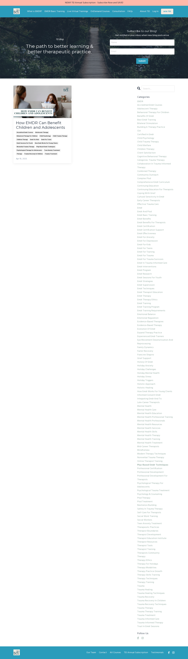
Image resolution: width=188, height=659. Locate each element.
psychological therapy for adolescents (29, 150)
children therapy (22, 140)
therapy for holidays (147, 564)
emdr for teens (46, 140)
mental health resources (149, 424)
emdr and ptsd (144, 212)
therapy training (145, 582)
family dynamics (145, 347)
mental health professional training (155, 417)
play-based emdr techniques (45, 147)
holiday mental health (148, 373)
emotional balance (146, 314)
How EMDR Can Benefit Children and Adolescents (40, 125)
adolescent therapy (41, 132)
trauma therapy (145, 608)
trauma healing (144, 590)
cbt (139, 131)
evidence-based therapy (149, 325)
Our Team (91, 652)
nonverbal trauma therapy (25, 147)
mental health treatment (149, 443)
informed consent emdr (149, 395)
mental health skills (147, 432)
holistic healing (145, 388)
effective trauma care (148, 204)
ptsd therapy (143, 498)
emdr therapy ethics (147, 300)
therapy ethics (144, 560)
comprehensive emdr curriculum (153, 182)
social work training (147, 516)
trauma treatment (51, 154)
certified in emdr (145, 134)
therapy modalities (146, 568)
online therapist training (149, 461)
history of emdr (145, 362)
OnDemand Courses (100, 11)
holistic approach (146, 384)
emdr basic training (146, 215)
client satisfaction (146, 153)
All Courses (115, 652)
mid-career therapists (148, 446)
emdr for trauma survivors (150, 259)
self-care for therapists (149, 512)
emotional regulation (147, 318)
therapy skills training (148, 575)
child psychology (45, 136)
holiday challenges (146, 369)
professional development (150, 472)
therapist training (146, 549)
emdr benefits (144, 219)
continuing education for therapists (155, 189)
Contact (103, 652)
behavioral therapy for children (27, 136)
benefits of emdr (145, 116)
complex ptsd (144, 178)
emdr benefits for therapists (151, 222)
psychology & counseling (149, 494)
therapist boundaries (147, 531)
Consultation (118, 11)
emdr (139, 208)
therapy (19, 154)
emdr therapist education (150, 292)
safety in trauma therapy (150, 509)
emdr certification (146, 226)
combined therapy (146, 171)
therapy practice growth (149, 571)
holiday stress (144, 377)
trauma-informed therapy (150, 623)
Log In (155, 11)
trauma (140, 586)
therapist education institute (151, 538)
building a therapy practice (151, 127)
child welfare (144, 145)
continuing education (148, 186)
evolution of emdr (146, 329)
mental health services (148, 428)
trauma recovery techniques (151, 604)
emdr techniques (145, 288)
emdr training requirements (151, 311)
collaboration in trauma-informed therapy (154, 165)
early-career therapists (148, 200)
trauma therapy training (149, 611)
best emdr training (146, 120)
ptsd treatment (145, 501)
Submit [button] (142, 61)
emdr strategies (145, 281)
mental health (144, 406)
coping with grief (146, 193)
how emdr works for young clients (46, 143)
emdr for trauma (145, 255)
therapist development (149, 535)
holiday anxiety (145, 366)
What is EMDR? (34, 11)
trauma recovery (145, 597)
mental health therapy (148, 435)
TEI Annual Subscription (136, 652)
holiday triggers (145, 380)
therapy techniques (147, 578)
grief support (144, 358)
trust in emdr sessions (148, 626)
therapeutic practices (148, 527)
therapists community (148, 553)
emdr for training (145, 252)
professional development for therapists (152, 477)
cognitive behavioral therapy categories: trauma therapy (152, 158)
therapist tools (145, 545)
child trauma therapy (60, 136)
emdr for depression (147, 241)
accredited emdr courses (25, 132)
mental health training (148, 439)
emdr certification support (150, 230)
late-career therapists (148, 402)
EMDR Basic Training (55, 11)
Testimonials (157, 652)
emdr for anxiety (145, 237)
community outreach (147, 175)
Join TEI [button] (167, 11)
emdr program (144, 270)
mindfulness (143, 450)
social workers (144, 520)
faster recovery (145, 351)
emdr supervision (146, 285)
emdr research (144, 274)
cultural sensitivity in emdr (150, 197)
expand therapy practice (149, 333)
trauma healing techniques (151, 593)
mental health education (149, 413)
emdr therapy (144, 296)
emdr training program (148, 307)
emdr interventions (146, 267)
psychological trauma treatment (153, 490)
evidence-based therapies (150, 322)
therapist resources (147, 542)
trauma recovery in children (33, 154)
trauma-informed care (148, 619)
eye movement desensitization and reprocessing (155, 342)
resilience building (146, 505)
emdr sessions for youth (25, 143)
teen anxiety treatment (52, 150)
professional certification (149, 468)
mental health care (146, 410)
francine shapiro (145, 355)
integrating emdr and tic (149, 399)
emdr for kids (34, 140)
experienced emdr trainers (150, 336)
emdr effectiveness (146, 233)
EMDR (140, 101)
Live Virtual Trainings (77, 11)
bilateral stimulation (147, 123)
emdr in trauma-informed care (152, 263)
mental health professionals (151, 421)
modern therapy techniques (151, 454)
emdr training (144, 303)
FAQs (130, 11)
